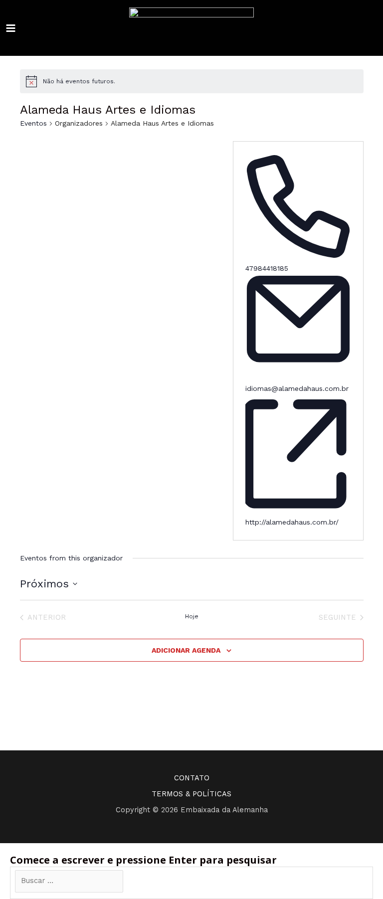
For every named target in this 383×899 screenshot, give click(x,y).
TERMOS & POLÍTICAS (191, 793)
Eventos (33, 123)
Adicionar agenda (186, 650)
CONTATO (191, 777)
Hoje (191, 616)
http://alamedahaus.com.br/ (292, 522)
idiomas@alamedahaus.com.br (297, 388)
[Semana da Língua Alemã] (191, 28)
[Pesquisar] (139, 881)
